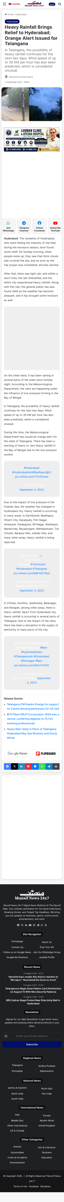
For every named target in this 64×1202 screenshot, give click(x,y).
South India (17, 1098)
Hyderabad (20, 14)
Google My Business (17, 957)
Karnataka (17, 1071)
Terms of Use (20, 1186)
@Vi (48, 472)
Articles (17, 1146)
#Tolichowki (38, 564)
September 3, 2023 (32, 489)
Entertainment (17, 1162)
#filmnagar (27, 660)
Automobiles (17, 1152)
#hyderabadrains (31, 652)
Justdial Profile (46, 957)
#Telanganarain (23, 656)
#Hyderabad (31, 467)
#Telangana (40, 568)
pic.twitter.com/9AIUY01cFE (31, 665)
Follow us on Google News (17, 952)
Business (47, 1152)
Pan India (47, 1093)
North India (17, 1093)
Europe (47, 1115)
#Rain (43, 647)
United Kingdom (46, 1125)
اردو (52, 4)
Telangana (17, 1065)
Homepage (17, 941)
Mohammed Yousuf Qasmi (21, 77)
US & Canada (17, 1130)
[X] (22, 925)
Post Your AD (47, 947)
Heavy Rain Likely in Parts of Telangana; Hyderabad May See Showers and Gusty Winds (32, 733)
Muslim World (47, 1120)
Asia (17, 1114)
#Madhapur (39, 472)
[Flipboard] (45, 753)
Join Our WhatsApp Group (46, 952)
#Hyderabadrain (22, 472)
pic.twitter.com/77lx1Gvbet (31, 476)
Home (10, 14)
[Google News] (17, 753)
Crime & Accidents (17, 1157)
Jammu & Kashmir (17, 1087)
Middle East (17, 1120)
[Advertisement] (32, 186)
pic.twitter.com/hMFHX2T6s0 (32, 573)
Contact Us (17, 947)
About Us (47, 942)
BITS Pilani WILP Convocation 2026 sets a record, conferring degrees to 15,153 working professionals (33, 719)
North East (46, 1088)
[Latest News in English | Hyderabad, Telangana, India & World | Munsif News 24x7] (34, 4)
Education (47, 1157)
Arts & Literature (46, 1147)
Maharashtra (46, 1071)
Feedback (34, 1186)
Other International (17, 1125)
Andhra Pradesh (46, 1066)
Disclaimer (45, 1186)
